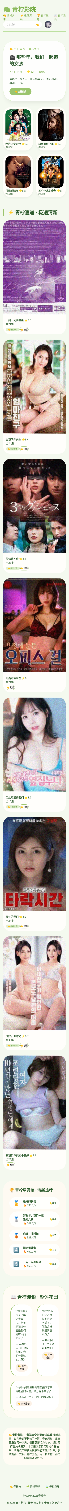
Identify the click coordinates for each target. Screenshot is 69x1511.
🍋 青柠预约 (20, 91)
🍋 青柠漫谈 (22, 1368)
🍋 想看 (24, 329)
